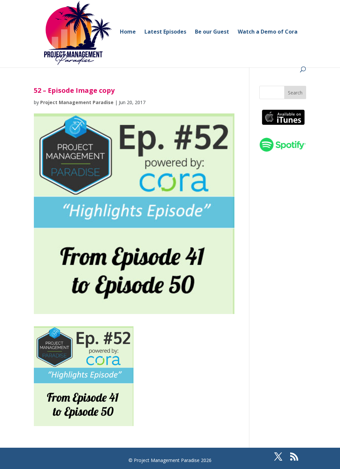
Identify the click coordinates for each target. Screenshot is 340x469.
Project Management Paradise (77, 102)
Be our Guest (212, 32)
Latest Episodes (165, 32)
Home (128, 32)
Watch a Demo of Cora (268, 32)
